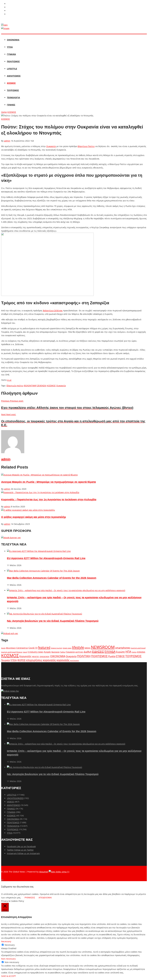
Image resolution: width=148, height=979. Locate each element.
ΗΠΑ (128, 651)
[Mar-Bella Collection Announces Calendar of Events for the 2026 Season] (43, 570)
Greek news (67, 648)
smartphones (122, 647)
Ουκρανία (51, 146)
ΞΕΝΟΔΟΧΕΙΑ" (44, 656)
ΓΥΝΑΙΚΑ (11, 54)
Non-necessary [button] (8, 958)
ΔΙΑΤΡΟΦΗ (79, 652)
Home (4, 112)
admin (7, 140)
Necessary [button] (6, 941)
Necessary (10, 944)
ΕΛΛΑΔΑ (109, 651)
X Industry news (35, 652)
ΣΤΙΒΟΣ (120, 656)
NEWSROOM (103, 647)
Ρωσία (111, 656)
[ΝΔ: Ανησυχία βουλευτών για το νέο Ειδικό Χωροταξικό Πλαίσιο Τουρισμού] (44, 613)
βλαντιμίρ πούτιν (15, 385)
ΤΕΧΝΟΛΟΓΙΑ (13, 97)
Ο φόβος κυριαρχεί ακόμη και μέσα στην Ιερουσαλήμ (33, 517)
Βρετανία (55, 652)
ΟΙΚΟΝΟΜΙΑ (13, 39)
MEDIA (87, 648)
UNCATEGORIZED (15, 798)
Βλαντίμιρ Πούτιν (86, 146)
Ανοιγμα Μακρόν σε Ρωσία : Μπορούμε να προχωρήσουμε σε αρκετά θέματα (48, 481)
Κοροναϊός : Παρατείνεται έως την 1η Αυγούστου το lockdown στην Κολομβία (48, 499)
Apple (3, 648)
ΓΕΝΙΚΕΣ (11, 104)
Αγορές (47, 651)
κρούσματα (74, 660)
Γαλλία (62, 652)
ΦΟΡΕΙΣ (21, 660)
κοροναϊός (49, 660)
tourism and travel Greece (11, 652)
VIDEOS (10, 801)
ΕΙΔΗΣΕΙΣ (98, 652)
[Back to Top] (2, 880)
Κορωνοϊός (25, 656)
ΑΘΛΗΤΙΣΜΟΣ (14, 75)
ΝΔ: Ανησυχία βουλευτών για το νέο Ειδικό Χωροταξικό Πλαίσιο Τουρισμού (52, 620)
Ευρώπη (120, 651)
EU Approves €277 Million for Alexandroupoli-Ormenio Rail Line (46, 558)
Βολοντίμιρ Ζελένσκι (53, 310)
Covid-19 (32, 647)
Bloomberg (11, 648)
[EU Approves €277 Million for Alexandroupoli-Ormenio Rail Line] (39, 551)
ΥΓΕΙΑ (10, 47)
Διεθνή (87, 651)
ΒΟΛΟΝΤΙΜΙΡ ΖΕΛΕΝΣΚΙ (35, 385)
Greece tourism (56, 648)
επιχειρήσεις (34, 660)
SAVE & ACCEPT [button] (8, 976)
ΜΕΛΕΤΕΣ (35, 656)
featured (44, 647)
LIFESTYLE (12, 68)
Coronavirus (22, 648)
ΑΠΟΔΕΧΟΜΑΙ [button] (45, 897)
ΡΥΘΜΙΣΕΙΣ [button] (30, 897)
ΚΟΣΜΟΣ (11, 83)
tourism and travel (138, 648)
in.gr (9, 380)
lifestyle (78, 647)
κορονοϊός (63, 660)
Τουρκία (5, 660)
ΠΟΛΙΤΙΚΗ (83, 656)
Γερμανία (70, 652)
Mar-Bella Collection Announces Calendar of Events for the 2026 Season (51, 577)
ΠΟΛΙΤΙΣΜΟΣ (13, 61)
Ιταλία (134, 652)
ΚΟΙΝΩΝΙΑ (141, 652)
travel (25, 652)
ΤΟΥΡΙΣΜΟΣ (13, 90)
